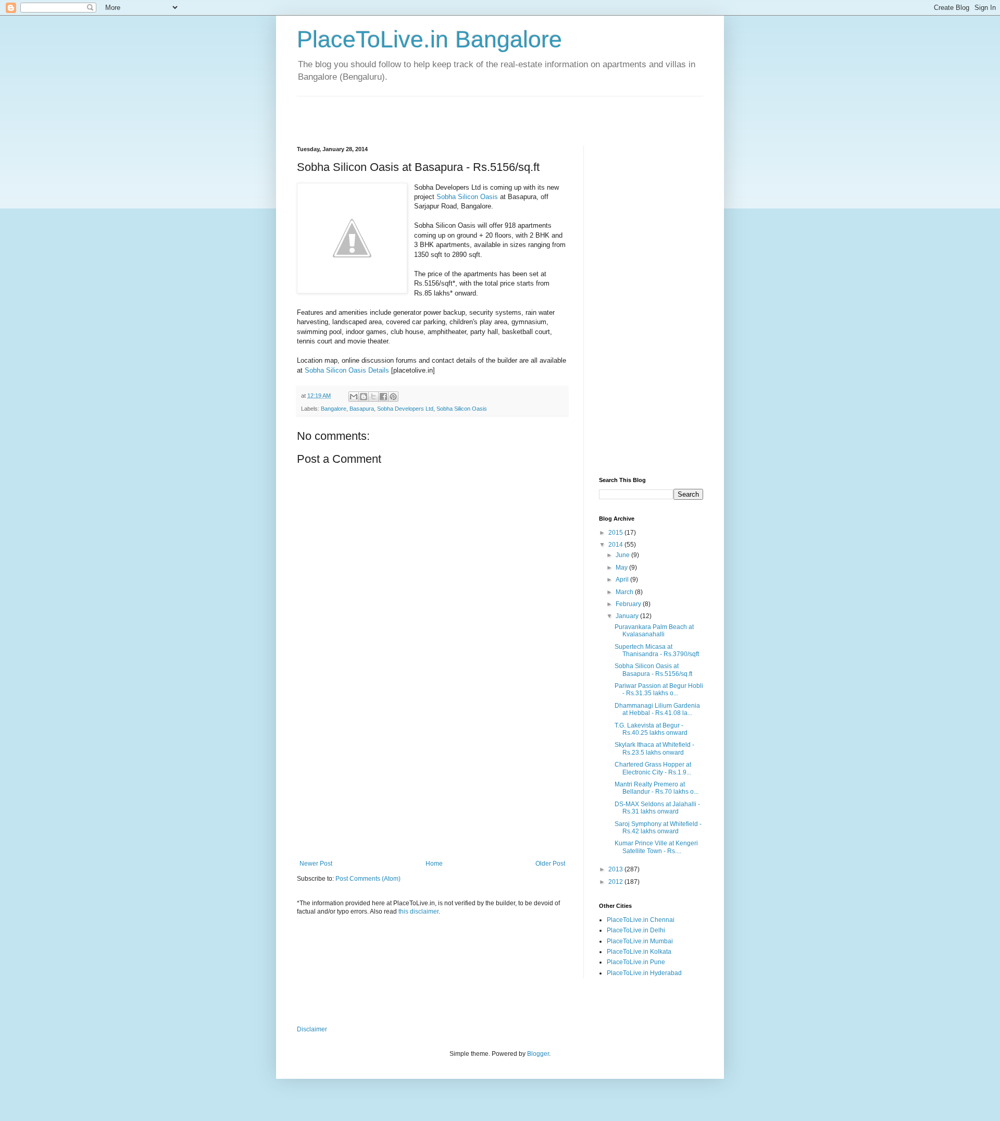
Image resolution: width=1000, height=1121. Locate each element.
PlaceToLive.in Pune (636, 962)
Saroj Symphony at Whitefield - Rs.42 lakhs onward (658, 827)
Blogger (538, 1053)
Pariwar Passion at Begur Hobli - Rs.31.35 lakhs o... (659, 689)
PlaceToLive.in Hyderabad (644, 973)
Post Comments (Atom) (368, 878)
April (623, 579)
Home (434, 863)
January (628, 616)
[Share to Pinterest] (393, 396)
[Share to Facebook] (383, 396)
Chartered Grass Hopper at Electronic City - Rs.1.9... (653, 768)
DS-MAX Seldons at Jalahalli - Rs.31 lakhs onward (657, 807)
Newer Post (315, 863)
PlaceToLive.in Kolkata (639, 951)
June (623, 555)
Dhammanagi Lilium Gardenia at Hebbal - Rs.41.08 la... (657, 709)
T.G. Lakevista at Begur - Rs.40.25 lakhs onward (651, 729)
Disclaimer (312, 1029)
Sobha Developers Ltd (405, 408)
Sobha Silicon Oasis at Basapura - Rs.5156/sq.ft (653, 669)
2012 (616, 881)
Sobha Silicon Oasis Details (348, 370)
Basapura (361, 408)
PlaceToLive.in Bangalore (429, 39)
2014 (616, 544)
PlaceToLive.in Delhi (636, 930)
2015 (616, 532)
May (622, 567)
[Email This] (353, 396)
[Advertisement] (419, 112)
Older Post (550, 863)
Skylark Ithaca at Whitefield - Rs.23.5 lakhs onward (654, 748)
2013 (616, 869)
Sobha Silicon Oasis (467, 197)
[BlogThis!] (363, 396)
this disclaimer (418, 911)
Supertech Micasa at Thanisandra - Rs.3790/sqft (657, 650)
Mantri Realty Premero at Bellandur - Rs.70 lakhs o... (656, 788)
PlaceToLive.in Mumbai (640, 941)
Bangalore (333, 408)
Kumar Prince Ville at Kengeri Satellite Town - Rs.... (656, 847)
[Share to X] (373, 396)
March (625, 592)
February (629, 604)
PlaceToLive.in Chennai (640, 919)
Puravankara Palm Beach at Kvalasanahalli (654, 630)
